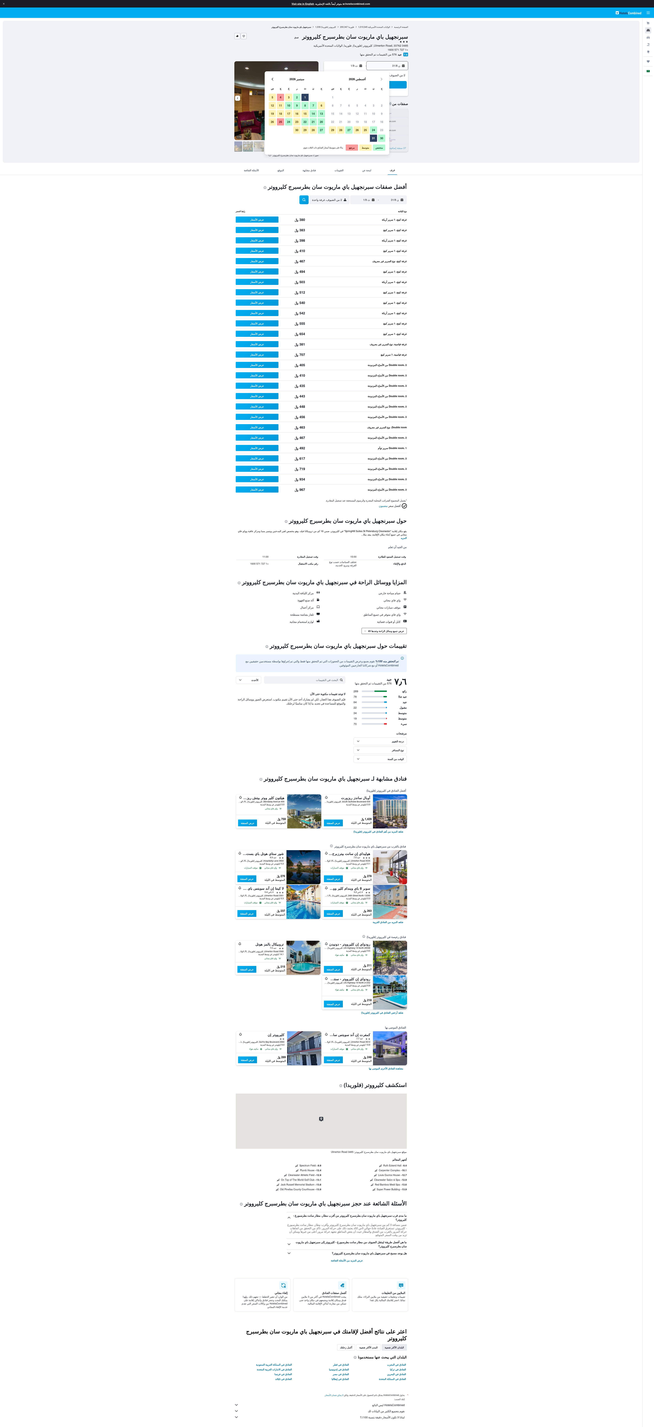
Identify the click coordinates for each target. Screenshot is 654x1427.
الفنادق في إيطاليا (340, 1379)
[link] (378, 831)
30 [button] (381, 138)
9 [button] (382, 114)
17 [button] (373, 122)
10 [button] (373, 114)
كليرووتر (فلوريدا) (328, 26)
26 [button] (357, 130)
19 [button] (357, 122)
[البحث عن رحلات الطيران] (648, 23)
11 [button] (365, 114)
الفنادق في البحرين (396, 1374)
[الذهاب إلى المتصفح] (648, 51)
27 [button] (349, 130)
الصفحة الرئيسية (401, 26)
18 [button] (365, 122)
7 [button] (341, 105)
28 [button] (340, 130)
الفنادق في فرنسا (283, 1374)
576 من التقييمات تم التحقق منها (378, 54)
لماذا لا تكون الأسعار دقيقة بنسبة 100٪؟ (382, 1417)
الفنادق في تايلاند (283, 1379)
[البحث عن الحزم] (648, 44)
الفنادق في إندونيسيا (339, 1369)
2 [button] (382, 105)
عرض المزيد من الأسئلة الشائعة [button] (347, 1260)
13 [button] (349, 114)
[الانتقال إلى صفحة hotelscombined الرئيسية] (628, 12)
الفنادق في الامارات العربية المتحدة (274, 1369)
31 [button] (373, 138)
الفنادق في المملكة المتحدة (392, 1379)
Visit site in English (303, 3)
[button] (3, 3)
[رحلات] (648, 61)
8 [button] (332, 105)
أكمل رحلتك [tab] (346, 1347)
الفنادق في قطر (341, 1364)
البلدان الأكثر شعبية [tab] (394, 1347)
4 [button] (365, 105)
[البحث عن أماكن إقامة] (648, 30)
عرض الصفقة (333, 823)
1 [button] (332, 97)
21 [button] (340, 122)
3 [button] (373, 105)
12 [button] (357, 114)
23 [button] (381, 130)
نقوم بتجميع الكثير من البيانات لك (386, 1411)
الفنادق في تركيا (398, 1369)
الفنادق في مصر (341, 1374)
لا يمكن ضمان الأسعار (334, 1394)
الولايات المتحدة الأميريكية (379, 26)
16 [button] (381, 122)
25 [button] (365, 130)
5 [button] (357, 105)
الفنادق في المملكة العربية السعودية (274, 1364)
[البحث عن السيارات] (648, 37)
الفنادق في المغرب (396, 1364)
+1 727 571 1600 (398, 50)
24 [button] (373, 130)
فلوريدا (351, 26)
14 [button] (340, 114)
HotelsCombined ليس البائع (388, 1405)
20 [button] (349, 122)
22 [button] (332, 122)
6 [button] (349, 105)
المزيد (404, 538)
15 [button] (332, 114)
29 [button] (332, 130)
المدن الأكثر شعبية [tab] (368, 1347)
